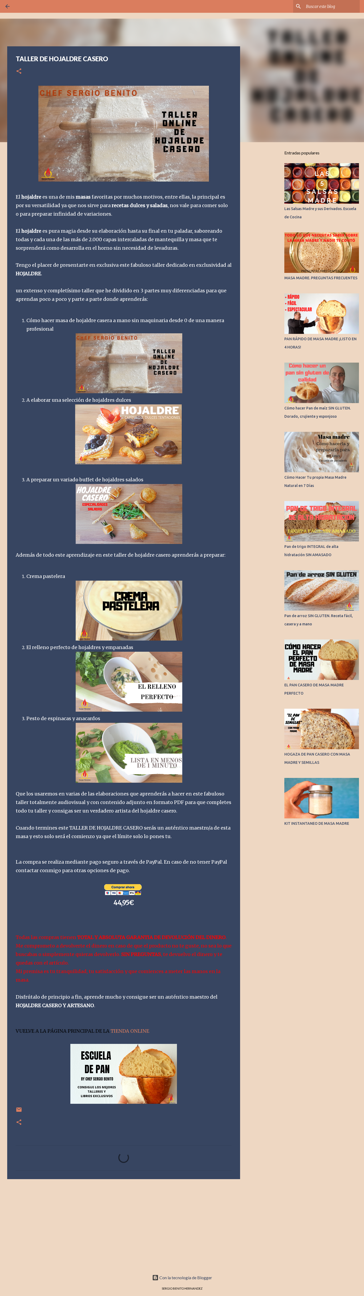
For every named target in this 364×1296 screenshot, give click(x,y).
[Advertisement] (123, 1224)
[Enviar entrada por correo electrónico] (19, 1112)
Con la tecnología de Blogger (185, 1277)
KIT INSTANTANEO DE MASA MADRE (316, 823)
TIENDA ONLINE (130, 1031)
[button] (19, 71)
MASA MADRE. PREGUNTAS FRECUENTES (320, 278)
